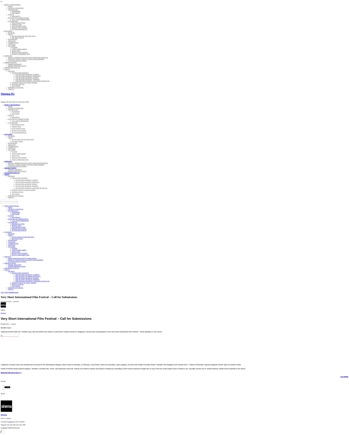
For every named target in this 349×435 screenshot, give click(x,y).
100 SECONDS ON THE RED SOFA (24, 36)
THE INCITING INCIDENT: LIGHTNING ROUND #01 (32, 81)
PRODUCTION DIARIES (20, 52)
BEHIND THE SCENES (19, 28)
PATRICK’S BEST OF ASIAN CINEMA (24, 83)
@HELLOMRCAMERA (19, 49)
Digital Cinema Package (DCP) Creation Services (28, 57)
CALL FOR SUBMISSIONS (21, 19)
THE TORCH (16, 86)
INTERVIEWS (12, 39)
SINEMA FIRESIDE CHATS (17, 66)
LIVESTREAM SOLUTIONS (17, 61)
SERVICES (8, 56)
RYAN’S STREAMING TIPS (21, 54)
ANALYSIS (11, 41)
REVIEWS (11, 33)
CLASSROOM (13, 21)
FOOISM (14, 47)
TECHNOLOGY (13, 10)
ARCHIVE (11, 71)
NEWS (10, 6)
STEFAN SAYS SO (18, 84)
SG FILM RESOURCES (19, 29)
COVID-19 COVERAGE (16, 8)
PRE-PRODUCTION (18, 23)
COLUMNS (11, 46)
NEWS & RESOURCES (12, 5)
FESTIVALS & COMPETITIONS (18, 18)
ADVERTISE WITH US (12, 68)
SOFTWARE (16, 13)
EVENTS (11, 15)
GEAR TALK (16, 51)
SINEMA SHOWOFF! (15, 64)
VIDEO (10, 34)
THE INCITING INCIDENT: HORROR (27, 79)
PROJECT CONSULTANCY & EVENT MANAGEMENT (26, 59)
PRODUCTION (17, 24)
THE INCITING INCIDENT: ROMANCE (28, 76)
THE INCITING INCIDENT (20, 73)
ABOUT (7, 69)
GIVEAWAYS (16, 16)
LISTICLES (12, 44)
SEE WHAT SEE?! (18, 38)
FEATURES (8, 31)
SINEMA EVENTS (10, 63)
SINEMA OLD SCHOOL (16, 87)
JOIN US (11, 89)
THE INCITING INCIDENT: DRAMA (27, 78)
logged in (11, 422)
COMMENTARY (13, 43)
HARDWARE (16, 11)
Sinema (3, 313)
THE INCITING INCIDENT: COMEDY (27, 74)
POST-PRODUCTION (19, 26)
